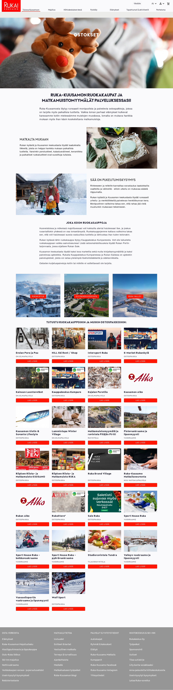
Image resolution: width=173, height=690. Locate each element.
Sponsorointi (136, 649)
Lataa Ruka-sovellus (139, 680)
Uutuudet (59, 639)
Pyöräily (93, 10)
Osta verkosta (10, 633)
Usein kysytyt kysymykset (15, 675)
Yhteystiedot (97, 675)
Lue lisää (32, 361)
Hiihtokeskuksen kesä (73, 10)
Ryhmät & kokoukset (101, 644)
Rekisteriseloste (10, 680)
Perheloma (160, 10)
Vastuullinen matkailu (65, 649)
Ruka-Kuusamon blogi (65, 675)
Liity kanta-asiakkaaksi (141, 665)
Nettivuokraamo (10, 665)
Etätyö (94, 649)
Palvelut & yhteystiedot (105, 633)
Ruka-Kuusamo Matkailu (103, 654)
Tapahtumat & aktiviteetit (138, 10)
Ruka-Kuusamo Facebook (104, 665)
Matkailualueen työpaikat (67, 670)
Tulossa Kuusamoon (31, 10)
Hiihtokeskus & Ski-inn (142, 633)
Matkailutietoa (63, 633)
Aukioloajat (96, 639)
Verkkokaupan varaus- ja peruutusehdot (23, 670)
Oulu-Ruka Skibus (11, 654)
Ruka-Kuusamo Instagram (104, 670)
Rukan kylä (38, 296)
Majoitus (51, 10)
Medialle (58, 665)
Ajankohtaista (61, 659)
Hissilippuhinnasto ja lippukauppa (19, 649)
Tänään (137, 3)
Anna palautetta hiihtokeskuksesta (147, 670)
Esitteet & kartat (62, 644)
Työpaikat (134, 644)
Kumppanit (96, 659)
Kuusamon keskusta (86, 296)
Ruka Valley (134, 296)
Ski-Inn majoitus (10, 659)
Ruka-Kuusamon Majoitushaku (17, 644)
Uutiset (133, 654)
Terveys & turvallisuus (65, 654)
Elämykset (114, 10)
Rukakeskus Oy (137, 639)
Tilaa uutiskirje (136, 659)
